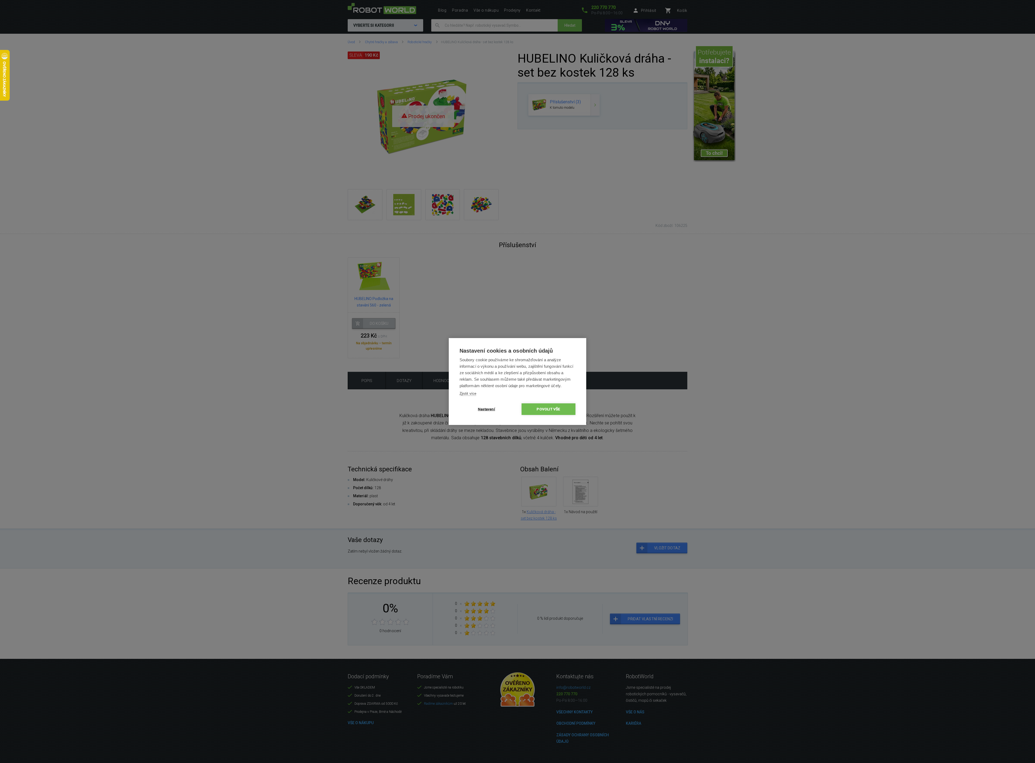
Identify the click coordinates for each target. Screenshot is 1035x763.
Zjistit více (468, 393)
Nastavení (486, 409)
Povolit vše (548, 409)
